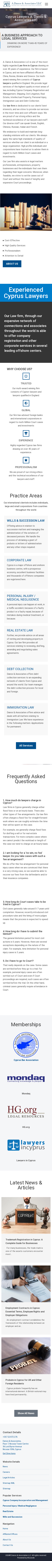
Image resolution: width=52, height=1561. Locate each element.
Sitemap (6, 1489)
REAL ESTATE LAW (20, 630)
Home (5, 1528)
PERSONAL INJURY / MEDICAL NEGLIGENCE (23, 597)
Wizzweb (31, 1558)
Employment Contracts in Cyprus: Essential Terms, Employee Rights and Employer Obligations (25, 1312)
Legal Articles (9, 1477)
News (5, 1466)
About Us (7, 1540)
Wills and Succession (12, 1517)
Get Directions (9, 1453)
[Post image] (26, 1215)
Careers (6, 1472)
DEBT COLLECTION (20, 669)
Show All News (26, 1413)
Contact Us (8, 1545)
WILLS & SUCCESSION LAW (26, 520)
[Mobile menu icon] (46, 4)
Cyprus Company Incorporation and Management (25, 1500)
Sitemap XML (9, 1483)
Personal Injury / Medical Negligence (19, 1506)
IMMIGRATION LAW (20, 707)
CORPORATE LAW (19, 560)
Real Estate (8, 1511)
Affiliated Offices (10, 1534)
